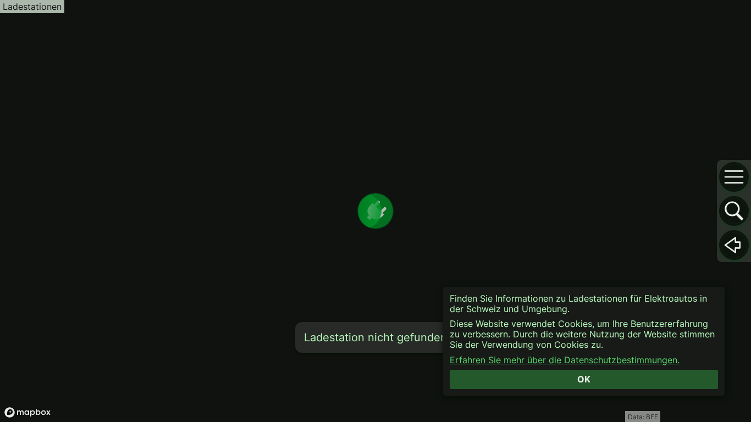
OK (583, 379)
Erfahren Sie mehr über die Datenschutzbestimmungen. (565, 360)
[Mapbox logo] (27, 412)
